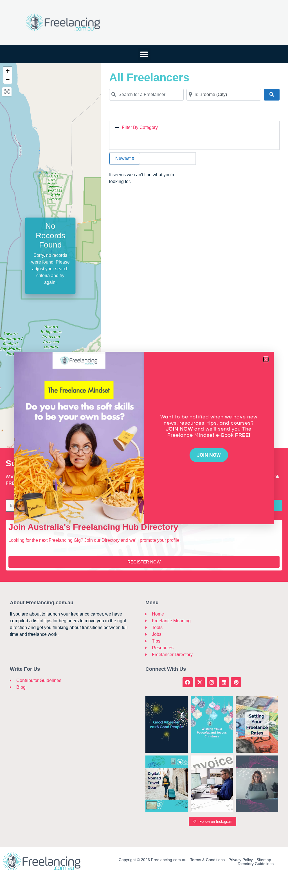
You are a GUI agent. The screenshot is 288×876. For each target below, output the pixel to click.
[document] (144, 438)
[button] (266, 359)
